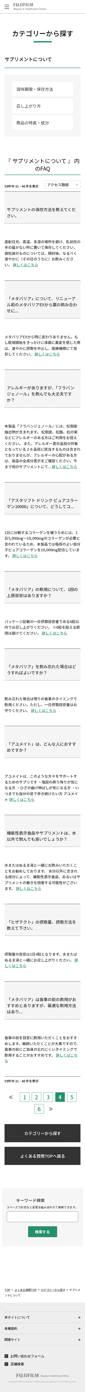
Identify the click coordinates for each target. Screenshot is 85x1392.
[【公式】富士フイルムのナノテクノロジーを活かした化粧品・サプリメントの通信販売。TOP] (43, 1375)
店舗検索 (17, 1364)
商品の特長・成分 (32, 123)
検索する (42, 1231)
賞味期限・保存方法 (34, 89)
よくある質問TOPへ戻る (42, 1156)
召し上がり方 (28, 106)
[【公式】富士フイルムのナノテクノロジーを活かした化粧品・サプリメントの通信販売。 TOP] (30, 6)
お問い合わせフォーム (27, 1356)
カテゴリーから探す (42, 1133)
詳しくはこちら (25, 264)
